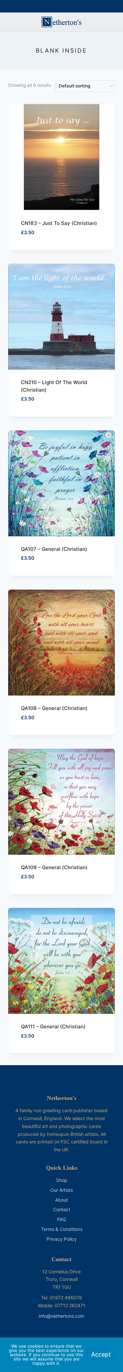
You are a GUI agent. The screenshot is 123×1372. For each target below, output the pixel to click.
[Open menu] (111, 6)
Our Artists (61, 1190)
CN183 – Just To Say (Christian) (59, 223)
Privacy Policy (62, 1239)
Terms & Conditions (61, 1229)
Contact (61, 1209)
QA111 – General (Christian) (53, 1026)
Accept (101, 1354)
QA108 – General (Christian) (54, 708)
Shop (61, 1180)
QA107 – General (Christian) (54, 549)
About (61, 1200)
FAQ (61, 1219)
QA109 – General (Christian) (54, 867)
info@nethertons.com (61, 1316)
